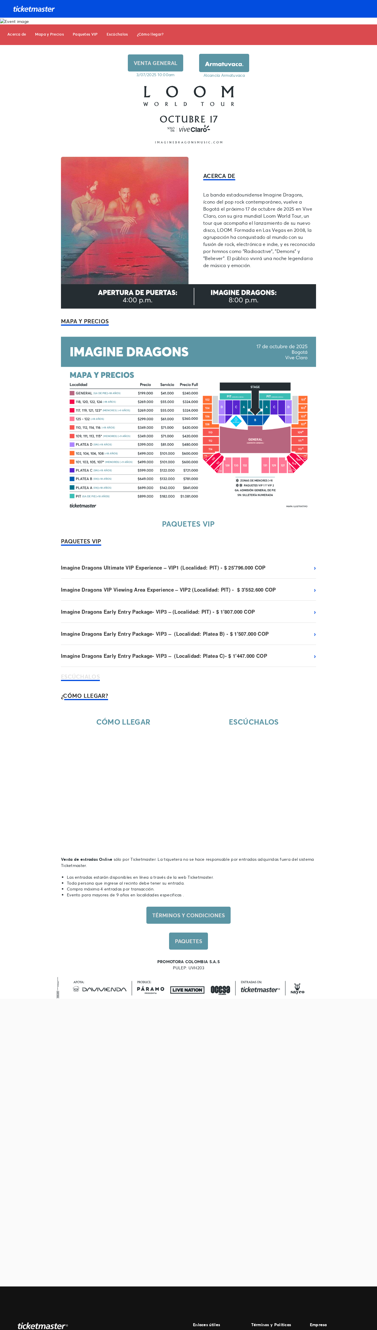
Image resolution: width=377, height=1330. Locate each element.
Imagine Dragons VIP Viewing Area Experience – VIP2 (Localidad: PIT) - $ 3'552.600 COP (168, 589)
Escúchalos (117, 34)
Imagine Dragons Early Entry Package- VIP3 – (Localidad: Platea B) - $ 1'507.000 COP (165, 633)
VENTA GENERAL (155, 62)
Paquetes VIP (85, 34)
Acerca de (16, 34)
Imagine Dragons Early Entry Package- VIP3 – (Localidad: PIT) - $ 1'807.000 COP (158, 611)
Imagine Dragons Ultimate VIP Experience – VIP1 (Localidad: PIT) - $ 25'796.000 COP (163, 567)
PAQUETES (188, 941)
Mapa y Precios (49, 34)
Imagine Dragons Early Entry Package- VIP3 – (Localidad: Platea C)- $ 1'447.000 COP (164, 655)
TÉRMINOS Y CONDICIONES (188, 915)
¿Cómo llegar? (150, 34)
